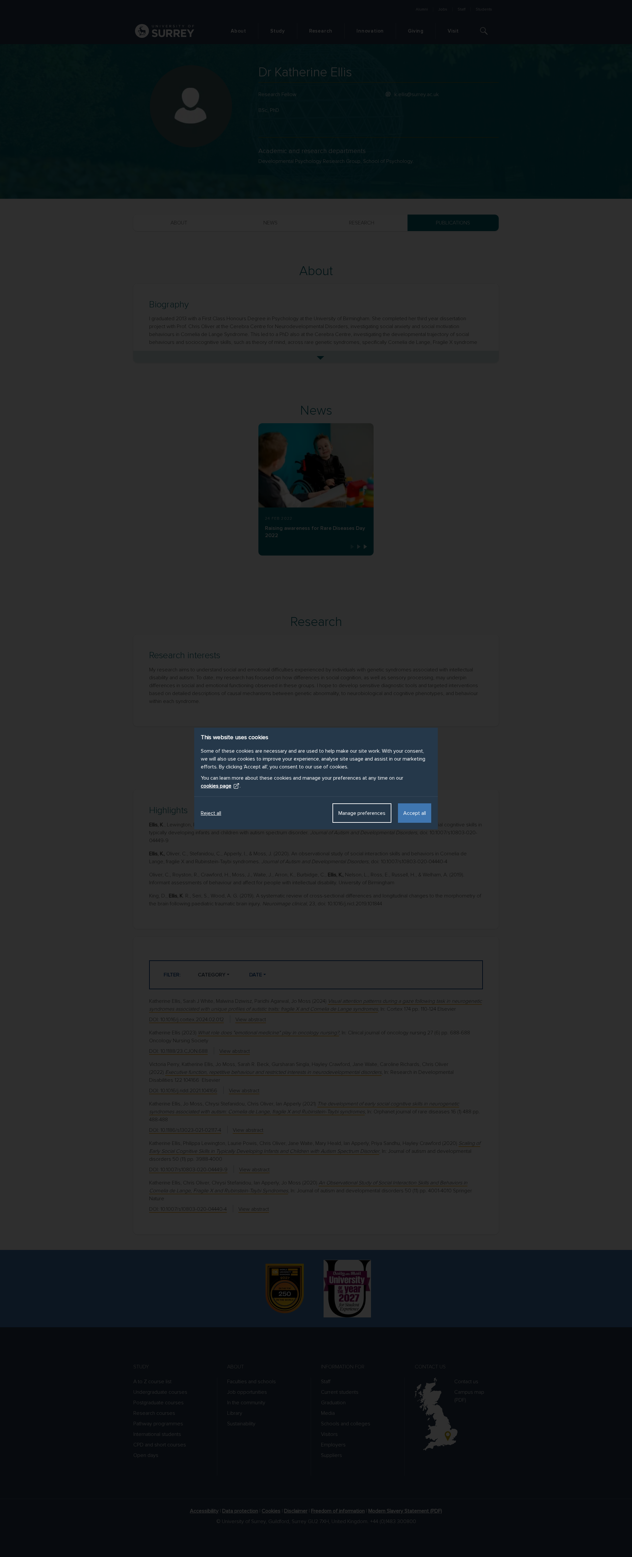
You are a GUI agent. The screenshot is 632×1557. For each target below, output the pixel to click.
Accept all (414, 813)
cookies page (216, 786)
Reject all (211, 813)
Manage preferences (361, 813)
